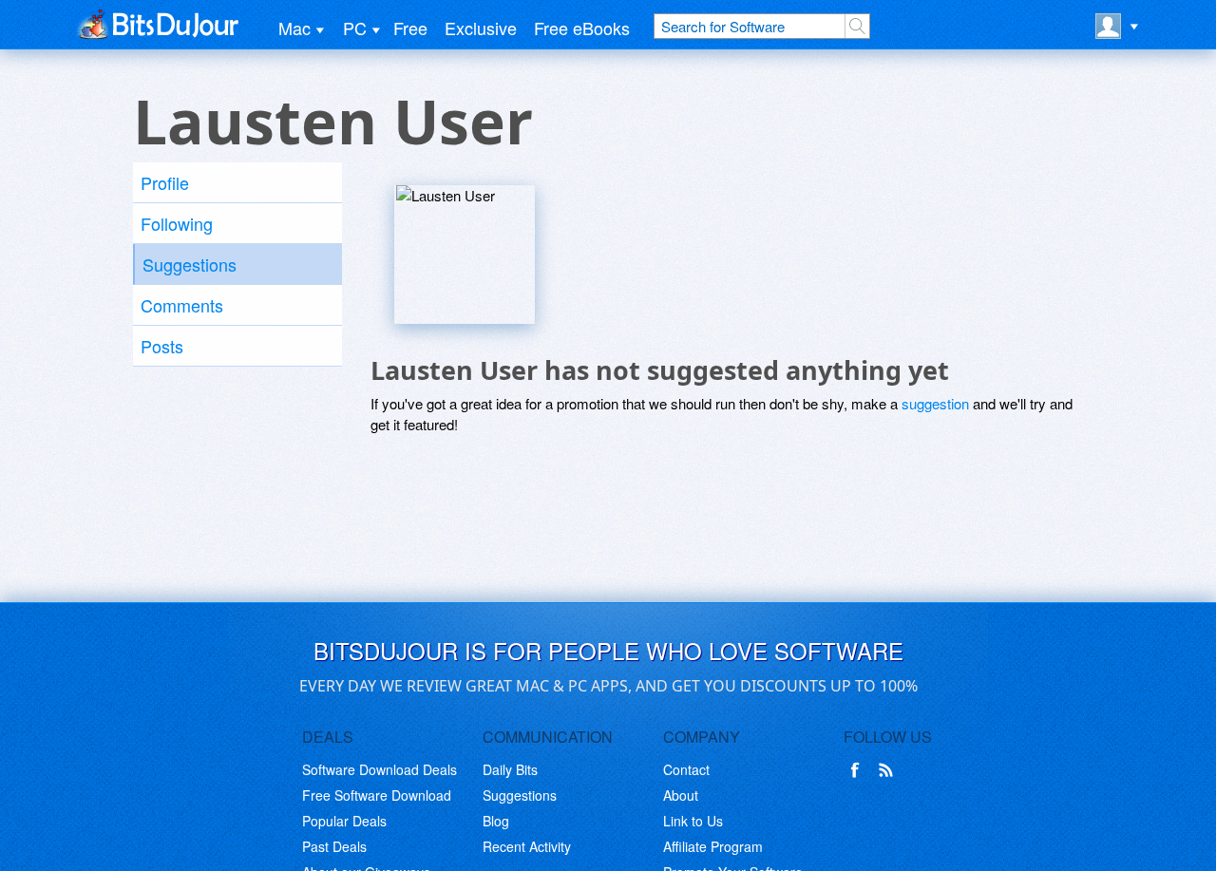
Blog (496, 820)
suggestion (935, 403)
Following (177, 223)
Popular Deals (344, 820)
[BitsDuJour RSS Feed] (889, 770)
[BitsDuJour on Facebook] (859, 770)
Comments (182, 305)
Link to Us (693, 820)
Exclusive (481, 27)
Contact (686, 769)
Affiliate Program (713, 846)
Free (410, 27)
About (680, 795)
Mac (294, 27)
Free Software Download (376, 795)
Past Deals (334, 846)
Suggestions (189, 264)
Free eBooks (582, 27)
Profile (165, 182)
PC (355, 27)
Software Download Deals (379, 769)
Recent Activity (527, 846)
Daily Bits (510, 769)
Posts (162, 345)
